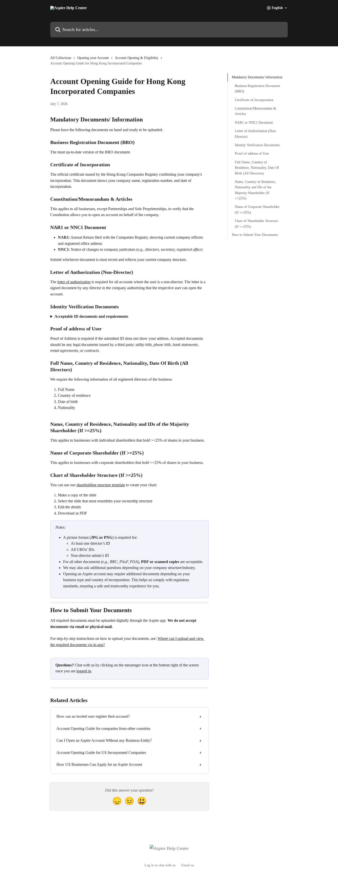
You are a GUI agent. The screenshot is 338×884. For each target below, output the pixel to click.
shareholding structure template (100, 485)
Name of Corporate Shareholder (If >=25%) (257, 209)
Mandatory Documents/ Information (257, 77)
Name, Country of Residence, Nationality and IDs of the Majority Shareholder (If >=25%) (255, 190)
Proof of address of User (252, 153)
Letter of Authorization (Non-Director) (256, 133)
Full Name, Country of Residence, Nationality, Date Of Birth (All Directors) (257, 167)
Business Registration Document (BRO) (257, 88)
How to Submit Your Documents (255, 235)
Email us (187, 865)
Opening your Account (93, 58)
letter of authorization (74, 282)
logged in (83, 671)
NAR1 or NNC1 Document (254, 122)
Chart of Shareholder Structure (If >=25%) (256, 223)
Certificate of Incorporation (254, 100)
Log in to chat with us (160, 865)
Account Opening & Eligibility (136, 58)
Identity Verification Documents (257, 145)
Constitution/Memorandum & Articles (255, 110)
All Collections (60, 58)
